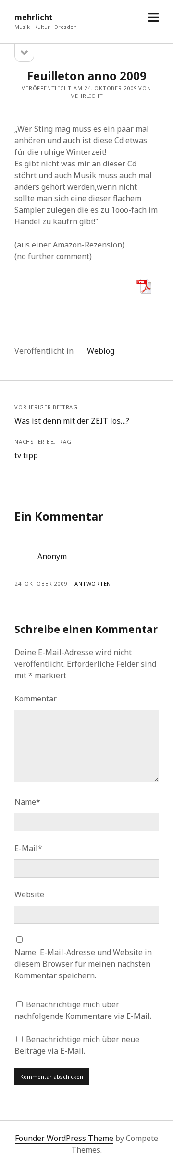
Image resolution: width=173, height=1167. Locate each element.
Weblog (100, 350)
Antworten (92, 583)
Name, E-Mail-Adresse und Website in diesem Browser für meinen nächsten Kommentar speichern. (83, 964)
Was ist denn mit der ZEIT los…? (71, 420)
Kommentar (35, 698)
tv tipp (26, 455)
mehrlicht (33, 17)
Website (29, 894)
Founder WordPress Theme (64, 1138)
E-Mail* (28, 848)
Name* (27, 801)
